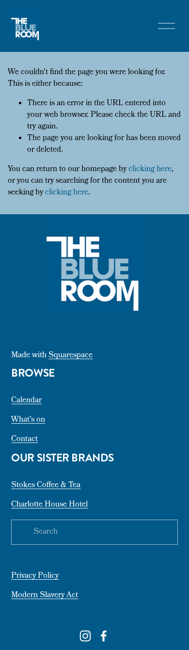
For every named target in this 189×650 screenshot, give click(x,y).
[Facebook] (104, 636)
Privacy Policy (35, 576)
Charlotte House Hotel (49, 505)
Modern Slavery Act (44, 596)
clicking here (150, 169)
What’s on (28, 420)
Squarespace (70, 356)
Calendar (26, 401)
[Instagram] (85, 636)
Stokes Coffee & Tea (45, 485)
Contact (24, 439)
